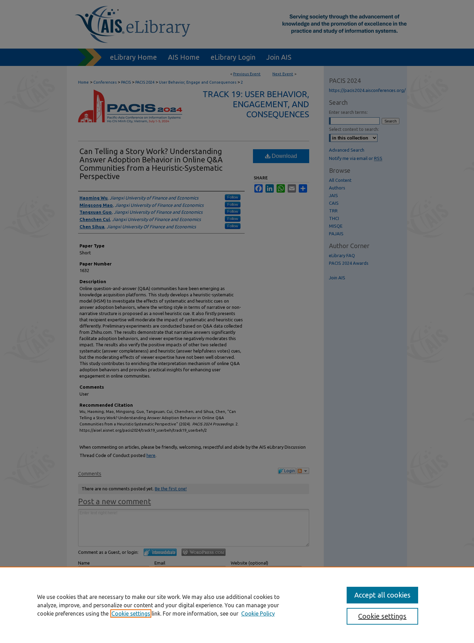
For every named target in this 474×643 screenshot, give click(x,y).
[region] (237, 605)
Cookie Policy (258, 613)
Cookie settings (130, 613)
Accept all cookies (382, 595)
